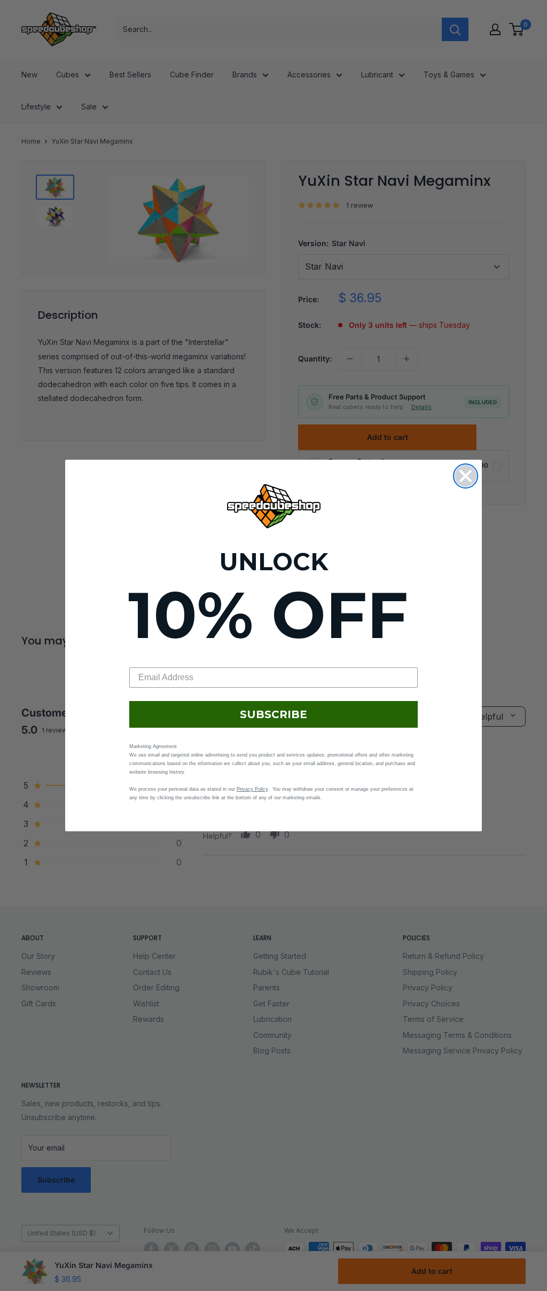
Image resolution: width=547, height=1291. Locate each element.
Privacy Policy (252, 789)
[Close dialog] (466, 476)
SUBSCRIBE (273, 714)
